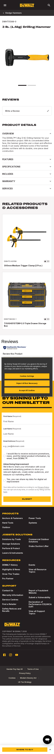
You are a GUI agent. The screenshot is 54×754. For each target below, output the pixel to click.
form (5, 492)
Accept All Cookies (27, 390)
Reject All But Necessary (27, 383)
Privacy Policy (43, 487)
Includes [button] (7, 174)
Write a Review (12, 111)
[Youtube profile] (16, 655)
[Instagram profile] (10, 655)
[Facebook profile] (4, 655)
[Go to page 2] (32, 85)
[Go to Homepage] (27, 5)
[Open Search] (49, 5)
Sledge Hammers (13, 13)
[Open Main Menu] (5, 5)
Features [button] (7, 159)
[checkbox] (4, 456)
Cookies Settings (27, 376)
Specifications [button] (11, 166)
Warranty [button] (8, 181)
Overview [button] (8, 133)
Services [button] (7, 188)
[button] (27, 107)
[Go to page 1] (22, 85)
